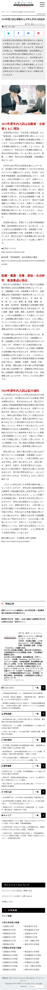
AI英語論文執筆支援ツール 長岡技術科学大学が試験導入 (23, 693)
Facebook (22, 978)
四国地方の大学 (9, 941)
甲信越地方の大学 (32, 930)
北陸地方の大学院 (32, 959)
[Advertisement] (23, 573)
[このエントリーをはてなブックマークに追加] (29, 33)
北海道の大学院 (9, 952)
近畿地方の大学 (9, 937)
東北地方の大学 (31, 926)
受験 (13, 26)
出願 (5, 26)
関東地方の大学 (9, 930)
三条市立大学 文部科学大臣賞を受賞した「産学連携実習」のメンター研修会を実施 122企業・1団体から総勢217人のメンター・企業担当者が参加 (23, 835)
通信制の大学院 (9, 970)
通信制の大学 (8, 944)
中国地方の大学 (31, 937)
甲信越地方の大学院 (33, 955)
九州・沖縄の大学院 (33, 966)
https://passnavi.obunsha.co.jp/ (13, 252)
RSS (11, 978)
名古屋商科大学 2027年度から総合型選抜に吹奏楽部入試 (23, 797)
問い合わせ (30, 978)
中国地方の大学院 (32, 962)
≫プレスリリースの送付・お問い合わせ (17, 896)
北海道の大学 (8, 926)
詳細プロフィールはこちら (14, 680)
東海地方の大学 (9, 933)
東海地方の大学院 (10, 959)
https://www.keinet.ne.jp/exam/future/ (15, 541)
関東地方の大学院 (10, 955)
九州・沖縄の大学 (32, 941)
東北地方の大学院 (32, 952)
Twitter (15, 978)
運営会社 (5, 978)
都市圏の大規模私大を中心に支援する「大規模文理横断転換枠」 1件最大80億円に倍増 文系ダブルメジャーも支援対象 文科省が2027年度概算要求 (23, 705)
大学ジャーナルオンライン (26, 983)
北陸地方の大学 (31, 933)
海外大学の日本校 (32, 944)
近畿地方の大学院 (10, 962)
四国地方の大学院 (10, 966)
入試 (9, 26)
